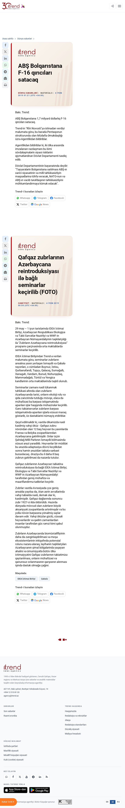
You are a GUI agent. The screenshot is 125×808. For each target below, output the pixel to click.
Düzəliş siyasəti (72, 729)
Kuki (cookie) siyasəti (13, 759)
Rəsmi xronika (10, 716)
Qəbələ (44, 579)
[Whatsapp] (6, 777)
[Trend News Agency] (12, 668)
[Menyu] (119, 6)
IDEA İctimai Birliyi (26, 579)
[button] (5, 45)
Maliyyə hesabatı (73, 733)
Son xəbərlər (9, 711)
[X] (20, 777)
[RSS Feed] (46, 777)
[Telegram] (33, 777)
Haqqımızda (70, 711)
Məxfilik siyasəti (11, 750)
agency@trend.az (11, 696)
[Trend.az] (13, 6)
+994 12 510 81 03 (11, 692)
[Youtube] (26, 777)
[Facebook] (13, 777)
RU (118, 802)
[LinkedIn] (40, 777)
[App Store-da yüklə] (15, 790)
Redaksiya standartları (75, 724)
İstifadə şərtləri (11, 746)
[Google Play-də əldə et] (39, 790)
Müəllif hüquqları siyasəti (15, 755)
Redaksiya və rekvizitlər (76, 716)
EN (107, 802)
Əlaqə (67, 720)
